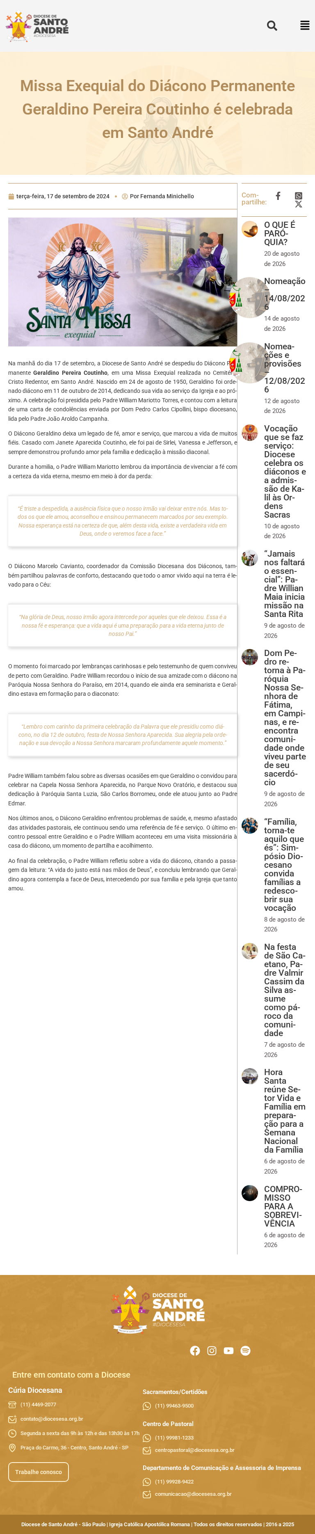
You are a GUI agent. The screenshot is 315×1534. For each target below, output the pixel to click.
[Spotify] (245, 1350)
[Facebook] (195, 1350)
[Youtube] (228, 1350)
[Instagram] (211, 1350)
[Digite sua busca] (272, 26)
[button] (305, 26)
